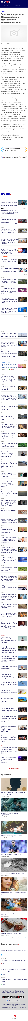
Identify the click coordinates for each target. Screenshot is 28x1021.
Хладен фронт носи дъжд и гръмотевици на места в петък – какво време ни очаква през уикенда (9, 649)
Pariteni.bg (4, 992)
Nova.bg (16, 992)
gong (4, 984)
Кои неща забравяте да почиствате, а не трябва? (13, 913)
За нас (4, 1004)
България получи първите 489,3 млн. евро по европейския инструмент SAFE (9, 417)
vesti (4, 974)
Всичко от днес (14, 768)
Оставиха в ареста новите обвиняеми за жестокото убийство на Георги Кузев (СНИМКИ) (9, 750)
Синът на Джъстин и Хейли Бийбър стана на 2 (13, 960)
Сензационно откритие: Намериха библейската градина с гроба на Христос (8, 719)
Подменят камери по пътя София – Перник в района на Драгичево (9, 684)
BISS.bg (10, 991)
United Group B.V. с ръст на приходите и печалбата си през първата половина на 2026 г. (9, 251)
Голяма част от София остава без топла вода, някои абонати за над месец (8, 639)
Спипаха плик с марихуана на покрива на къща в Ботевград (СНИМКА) (9, 445)
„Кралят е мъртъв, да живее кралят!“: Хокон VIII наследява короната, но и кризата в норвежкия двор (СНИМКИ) (9, 625)
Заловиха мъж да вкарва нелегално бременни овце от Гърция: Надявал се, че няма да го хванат (9, 578)
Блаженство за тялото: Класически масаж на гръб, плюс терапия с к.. (10, 367)
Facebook (16, 157)
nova (4, 955)
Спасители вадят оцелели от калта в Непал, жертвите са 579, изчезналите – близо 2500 (9, 222)
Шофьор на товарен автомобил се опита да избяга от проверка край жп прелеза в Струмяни (9, 397)
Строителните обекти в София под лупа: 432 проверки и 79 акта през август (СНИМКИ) (9, 379)
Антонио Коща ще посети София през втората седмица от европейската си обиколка (9, 310)
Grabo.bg (21, 991)
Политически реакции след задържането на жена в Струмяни (9, 388)
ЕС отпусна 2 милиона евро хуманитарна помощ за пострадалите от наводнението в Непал (9, 354)
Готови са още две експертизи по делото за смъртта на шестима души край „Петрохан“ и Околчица (9, 465)
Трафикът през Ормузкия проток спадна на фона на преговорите (9, 493)
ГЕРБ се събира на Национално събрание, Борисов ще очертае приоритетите (8, 560)
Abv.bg (4, 990)
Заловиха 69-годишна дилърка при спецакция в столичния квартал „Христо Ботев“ (9, 436)
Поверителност (7, 1007)
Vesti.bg (12, 992)
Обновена (3, 635)
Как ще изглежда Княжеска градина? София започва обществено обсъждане (9, 407)
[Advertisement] (14, 175)
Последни (5, 6)
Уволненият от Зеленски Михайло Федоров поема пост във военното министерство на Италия (9, 203)
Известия (24, 1007)
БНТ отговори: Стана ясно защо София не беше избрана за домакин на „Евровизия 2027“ (9, 291)
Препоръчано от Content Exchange (18, 937)
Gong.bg (14, 990)
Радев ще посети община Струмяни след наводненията (9, 668)
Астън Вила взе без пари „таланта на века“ (13, 854)
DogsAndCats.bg (20, 990)
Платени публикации (16, 1004)
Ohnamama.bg (16, 991)
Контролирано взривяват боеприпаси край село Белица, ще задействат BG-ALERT (9, 659)
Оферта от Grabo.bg (5, 362)
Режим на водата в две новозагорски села (8, 511)
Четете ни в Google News (14, 1000)
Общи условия (20, 1012)
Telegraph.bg (21, 992)
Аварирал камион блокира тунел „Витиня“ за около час (8, 475)
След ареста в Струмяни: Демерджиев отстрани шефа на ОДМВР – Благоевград (8, 728)
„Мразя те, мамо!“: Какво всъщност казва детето (9, 260)
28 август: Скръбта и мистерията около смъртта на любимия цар (13, 970)
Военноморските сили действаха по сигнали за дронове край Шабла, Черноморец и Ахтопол (9, 232)
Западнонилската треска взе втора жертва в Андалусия (9, 569)
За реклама (8, 1004)
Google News (7, 157)
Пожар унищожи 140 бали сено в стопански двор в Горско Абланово (9, 614)
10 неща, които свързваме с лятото (11, 836)
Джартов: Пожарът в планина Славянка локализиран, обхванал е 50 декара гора (9, 454)
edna (4, 963)
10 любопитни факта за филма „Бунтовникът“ (10, 814)
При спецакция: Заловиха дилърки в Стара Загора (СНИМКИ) (9, 606)
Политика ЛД (16, 1007)
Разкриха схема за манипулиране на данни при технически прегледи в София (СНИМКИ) (9, 550)
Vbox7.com (9, 990)
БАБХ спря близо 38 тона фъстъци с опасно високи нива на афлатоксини (9, 426)
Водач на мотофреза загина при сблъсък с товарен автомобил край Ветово (9, 344)
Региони (17, 6)
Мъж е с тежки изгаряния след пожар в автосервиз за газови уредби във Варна (9, 738)
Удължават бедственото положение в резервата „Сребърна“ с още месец (8, 281)
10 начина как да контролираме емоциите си (13, 893)
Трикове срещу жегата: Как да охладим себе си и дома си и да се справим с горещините (13, 951)
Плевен (5, 193)
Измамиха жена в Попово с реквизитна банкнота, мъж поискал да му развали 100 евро (9, 597)
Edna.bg (8, 992)
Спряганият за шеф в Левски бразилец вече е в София (14, 980)
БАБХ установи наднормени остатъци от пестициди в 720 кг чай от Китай (9, 300)
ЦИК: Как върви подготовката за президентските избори (8, 676)
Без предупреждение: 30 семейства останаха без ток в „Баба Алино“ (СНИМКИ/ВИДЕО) (8, 503)
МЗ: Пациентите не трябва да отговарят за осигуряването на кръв (9, 270)
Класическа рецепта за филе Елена (11, 933)
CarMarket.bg (5, 991)
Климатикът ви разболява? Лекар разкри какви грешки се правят (9, 692)
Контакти (23, 1004)
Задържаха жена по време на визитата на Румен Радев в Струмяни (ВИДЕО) (9, 520)
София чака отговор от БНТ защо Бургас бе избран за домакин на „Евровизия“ (8, 540)
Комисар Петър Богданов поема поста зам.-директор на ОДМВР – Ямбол (9, 484)
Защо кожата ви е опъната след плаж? (12, 873)
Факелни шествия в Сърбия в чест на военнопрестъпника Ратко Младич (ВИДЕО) (9, 530)
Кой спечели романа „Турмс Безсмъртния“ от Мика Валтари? (13, 793)
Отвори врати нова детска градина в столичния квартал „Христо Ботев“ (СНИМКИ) (9, 241)
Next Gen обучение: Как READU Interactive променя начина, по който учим (9, 212)
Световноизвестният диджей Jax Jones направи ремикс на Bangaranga (9, 710)
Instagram (24, 157)
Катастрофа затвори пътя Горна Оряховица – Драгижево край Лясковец (9, 760)
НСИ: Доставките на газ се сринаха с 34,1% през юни (9, 586)
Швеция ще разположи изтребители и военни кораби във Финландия (8, 335)
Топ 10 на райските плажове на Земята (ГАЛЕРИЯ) (7, 700)
